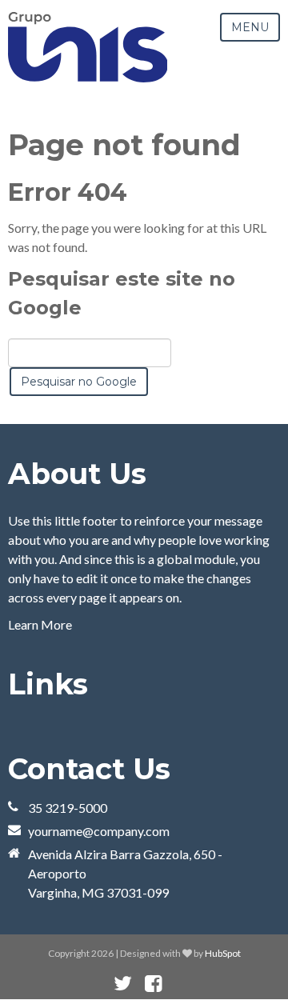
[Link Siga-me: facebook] (153, 984)
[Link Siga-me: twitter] (122, 984)
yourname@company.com (99, 830)
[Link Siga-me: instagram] (174, 984)
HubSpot (223, 953)
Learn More (40, 624)
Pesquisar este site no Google (121, 293)
